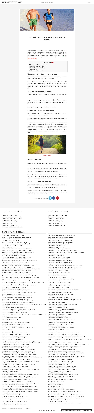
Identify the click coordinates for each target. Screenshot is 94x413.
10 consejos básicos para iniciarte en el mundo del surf (16, 237)
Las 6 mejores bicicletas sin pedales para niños (60, 237)
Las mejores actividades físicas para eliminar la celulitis (63, 269)
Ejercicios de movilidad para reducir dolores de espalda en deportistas (20, 369)
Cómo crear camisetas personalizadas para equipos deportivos (18, 309)
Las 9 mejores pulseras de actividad (57, 264)
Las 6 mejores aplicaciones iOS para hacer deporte (61, 235)
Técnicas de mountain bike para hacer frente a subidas (62, 376)
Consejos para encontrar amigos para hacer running (16, 344)
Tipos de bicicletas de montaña (56, 378)
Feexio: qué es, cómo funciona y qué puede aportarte (16, 379)
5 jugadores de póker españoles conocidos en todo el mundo (18, 252)
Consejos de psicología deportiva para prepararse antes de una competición (22, 342)
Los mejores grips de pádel (9, 220)
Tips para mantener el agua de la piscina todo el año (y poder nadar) (66, 394)
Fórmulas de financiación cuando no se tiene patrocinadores (18, 381)
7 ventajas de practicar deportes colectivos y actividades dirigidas (19, 260)
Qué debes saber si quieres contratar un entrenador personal (64, 346)
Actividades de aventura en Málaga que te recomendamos (17, 267)
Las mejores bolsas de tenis (55, 217)
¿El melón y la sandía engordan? (10, 371)
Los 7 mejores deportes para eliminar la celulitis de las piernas (64, 299)
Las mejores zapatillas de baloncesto (58, 331)
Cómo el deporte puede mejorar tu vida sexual (14, 312)
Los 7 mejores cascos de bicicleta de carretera (60, 297)
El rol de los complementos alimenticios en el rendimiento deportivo (20, 374)
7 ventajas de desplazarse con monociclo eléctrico (15, 259)
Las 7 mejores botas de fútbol (56, 247)
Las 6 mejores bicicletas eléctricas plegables (60, 314)
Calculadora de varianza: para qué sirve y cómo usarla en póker (19, 292)
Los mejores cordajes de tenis (56, 218)
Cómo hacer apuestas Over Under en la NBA (13, 324)
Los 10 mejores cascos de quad (56, 274)
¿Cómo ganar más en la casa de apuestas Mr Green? (16, 322)
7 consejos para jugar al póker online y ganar (14, 255)
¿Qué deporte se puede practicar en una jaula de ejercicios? (64, 347)
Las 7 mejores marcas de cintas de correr (59, 254)
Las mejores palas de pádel (9, 223)
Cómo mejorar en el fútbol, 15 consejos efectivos (15, 332)
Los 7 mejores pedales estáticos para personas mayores (62, 304)
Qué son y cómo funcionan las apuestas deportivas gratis (63, 357)
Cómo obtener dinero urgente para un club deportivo (16, 334)
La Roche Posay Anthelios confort (36, 66)
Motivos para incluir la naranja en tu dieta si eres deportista (64, 332)
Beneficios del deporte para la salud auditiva (14, 287)
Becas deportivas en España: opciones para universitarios (17, 280)
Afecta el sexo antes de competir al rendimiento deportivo (17, 274)
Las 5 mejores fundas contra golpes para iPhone (15, 401)
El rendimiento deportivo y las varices (12, 373)
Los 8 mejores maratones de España (57, 306)
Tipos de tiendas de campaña (55, 388)
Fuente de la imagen (47, 155)
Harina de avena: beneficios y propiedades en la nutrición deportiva (20, 389)
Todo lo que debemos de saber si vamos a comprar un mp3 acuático (66, 396)
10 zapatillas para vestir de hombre (57, 401)
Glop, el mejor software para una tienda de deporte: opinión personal (20, 383)
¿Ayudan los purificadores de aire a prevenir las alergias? (17, 279)
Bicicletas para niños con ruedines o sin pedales (15, 290)
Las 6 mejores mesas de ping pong (57, 238)
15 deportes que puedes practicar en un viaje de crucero (17, 249)
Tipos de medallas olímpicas (55, 384)
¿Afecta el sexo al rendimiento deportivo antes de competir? (18, 272)
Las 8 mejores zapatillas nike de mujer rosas (60, 262)
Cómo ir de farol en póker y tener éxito (12, 326)
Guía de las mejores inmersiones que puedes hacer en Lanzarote (19, 386)
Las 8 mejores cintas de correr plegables (59, 259)
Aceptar (88, 410)
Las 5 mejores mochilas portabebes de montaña (60, 324)
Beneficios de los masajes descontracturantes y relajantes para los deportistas (23, 282)
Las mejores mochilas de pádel (10, 222)
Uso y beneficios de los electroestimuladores (60, 399)
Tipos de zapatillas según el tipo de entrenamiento (61, 389)
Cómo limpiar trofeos (7, 329)
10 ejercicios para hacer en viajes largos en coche (15, 242)
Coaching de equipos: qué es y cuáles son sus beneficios (17, 297)
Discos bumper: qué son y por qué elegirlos (13, 368)
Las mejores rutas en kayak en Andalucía (59, 272)
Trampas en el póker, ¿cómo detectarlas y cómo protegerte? (64, 398)
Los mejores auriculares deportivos (57, 307)
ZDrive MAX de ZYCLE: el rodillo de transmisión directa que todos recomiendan (69, 403)
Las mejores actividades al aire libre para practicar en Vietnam (64, 267)
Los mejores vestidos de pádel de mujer (12, 227)
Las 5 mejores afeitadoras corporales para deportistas (16, 399)
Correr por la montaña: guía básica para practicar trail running (19, 356)
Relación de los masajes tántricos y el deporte (60, 362)
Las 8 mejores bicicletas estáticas (57, 316)
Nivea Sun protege (33, 69)
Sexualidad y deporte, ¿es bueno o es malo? (59, 371)
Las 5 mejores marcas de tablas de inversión (13, 404)
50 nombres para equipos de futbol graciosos (14, 254)
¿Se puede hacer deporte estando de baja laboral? (61, 368)
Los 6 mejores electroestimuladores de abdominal (61, 319)
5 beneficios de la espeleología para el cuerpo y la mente (17, 250)
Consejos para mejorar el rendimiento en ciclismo (15, 347)
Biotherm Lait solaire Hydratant (36, 70)
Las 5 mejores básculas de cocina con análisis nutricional (63, 312)
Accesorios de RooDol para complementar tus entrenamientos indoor (20, 264)
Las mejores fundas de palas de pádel (12, 217)
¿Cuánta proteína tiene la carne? (11, 362)
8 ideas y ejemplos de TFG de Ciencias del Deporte (15, 262)
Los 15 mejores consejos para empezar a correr (60, 280)
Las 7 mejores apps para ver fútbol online (59, 243)
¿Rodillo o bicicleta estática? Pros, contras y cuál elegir (62, 366)
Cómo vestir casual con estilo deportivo (12, 339)
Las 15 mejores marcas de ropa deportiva (13, 398)
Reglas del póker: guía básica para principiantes (60, 361)
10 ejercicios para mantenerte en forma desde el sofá (16, 243)
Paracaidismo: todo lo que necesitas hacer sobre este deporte (64, 334)
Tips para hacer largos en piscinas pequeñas (60, 393)
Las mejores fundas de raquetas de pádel (13, 218)
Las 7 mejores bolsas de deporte (56, 245)
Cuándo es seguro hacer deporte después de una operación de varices (20, 361)
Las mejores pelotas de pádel (10, 225)
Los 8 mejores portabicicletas (56, 326)
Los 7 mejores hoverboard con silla (57, 302)
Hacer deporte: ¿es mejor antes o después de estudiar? (16, 388)
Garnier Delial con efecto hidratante (37, 67)
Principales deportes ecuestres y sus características (62, 337)
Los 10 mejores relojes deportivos (57, 277)
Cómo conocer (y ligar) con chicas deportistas (14, 307)
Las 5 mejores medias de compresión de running (61, 322)
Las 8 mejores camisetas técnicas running (59, 317)
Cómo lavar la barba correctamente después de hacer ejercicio (18, 327)
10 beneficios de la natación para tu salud (13, 235)
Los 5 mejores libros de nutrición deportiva (59, 285)
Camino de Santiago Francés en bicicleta (13, 294)
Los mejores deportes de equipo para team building (61, 309)
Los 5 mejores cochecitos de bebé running (59, 282)
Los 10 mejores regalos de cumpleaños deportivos (61, 327)
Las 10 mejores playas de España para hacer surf (15, 396)
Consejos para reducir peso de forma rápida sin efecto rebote (18, 352)
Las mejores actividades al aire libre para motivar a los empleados (65, 265)
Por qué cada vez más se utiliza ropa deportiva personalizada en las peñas (67, 336)
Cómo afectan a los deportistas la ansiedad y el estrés (16, 299)
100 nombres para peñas (8, 247)
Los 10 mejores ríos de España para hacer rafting (61, 279)
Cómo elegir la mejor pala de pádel (11, 317)
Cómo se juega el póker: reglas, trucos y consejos (15, 336)
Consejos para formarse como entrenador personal (15, 346)
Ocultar (52, 62)
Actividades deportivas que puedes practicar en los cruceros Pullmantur (21, 269)
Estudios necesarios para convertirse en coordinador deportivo (19, 378)
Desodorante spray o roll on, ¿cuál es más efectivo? (15, 366)
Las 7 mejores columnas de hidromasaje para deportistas (63, 250)
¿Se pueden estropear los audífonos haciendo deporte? (62, 369)
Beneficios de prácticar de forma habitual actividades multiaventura (20, 285)
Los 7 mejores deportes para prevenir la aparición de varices (64, 300)
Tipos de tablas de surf (54, 386)
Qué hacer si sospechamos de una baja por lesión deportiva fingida (65, 352)
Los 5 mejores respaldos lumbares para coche (60, 292)
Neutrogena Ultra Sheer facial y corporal (37, 64)
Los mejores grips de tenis (55, 220)
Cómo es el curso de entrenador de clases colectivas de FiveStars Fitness (21, 321)
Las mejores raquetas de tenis (56, 223)
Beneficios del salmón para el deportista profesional (16, 289)
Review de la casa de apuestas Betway (58, 364)
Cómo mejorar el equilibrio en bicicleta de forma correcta (17, 331)
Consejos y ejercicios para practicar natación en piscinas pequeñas (20, 354)
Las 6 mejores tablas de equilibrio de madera (60, 240)
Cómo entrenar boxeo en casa (10, 319)
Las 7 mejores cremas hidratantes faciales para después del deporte (66, 252)
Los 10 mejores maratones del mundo (58, 275)
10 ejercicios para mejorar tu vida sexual (13, 245)
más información (82, 410)
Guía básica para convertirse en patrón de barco (15, 384)
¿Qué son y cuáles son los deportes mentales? (60, 359)
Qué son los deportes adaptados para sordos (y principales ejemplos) (66, 356)
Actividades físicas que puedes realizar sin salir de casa (16, 270)
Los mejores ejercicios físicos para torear (59, 311)
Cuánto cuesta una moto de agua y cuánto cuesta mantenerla (18, 364)
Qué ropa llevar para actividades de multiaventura (61, 354)
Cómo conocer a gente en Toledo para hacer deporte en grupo (18, 302)
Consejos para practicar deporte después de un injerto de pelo (18, 349)
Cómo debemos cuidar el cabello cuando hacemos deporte (17, 311)
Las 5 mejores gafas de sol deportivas (12, 403)
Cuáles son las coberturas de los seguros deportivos (16, 359)
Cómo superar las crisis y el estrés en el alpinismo (15, 337)
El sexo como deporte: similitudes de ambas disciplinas (16, 376)
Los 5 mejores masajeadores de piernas (58, 287)
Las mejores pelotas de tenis (55, 222)
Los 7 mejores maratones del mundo (57, 215)
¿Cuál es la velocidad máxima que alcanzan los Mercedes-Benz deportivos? (22, 357)
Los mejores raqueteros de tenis (56, 225)
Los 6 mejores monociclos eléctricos (57, 295)
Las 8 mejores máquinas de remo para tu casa (60, 260)
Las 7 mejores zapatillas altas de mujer (58, 329)
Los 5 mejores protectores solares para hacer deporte (62, 290)
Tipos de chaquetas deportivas (56, 381)
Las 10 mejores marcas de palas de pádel (13, 394)
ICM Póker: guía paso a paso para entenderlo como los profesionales (20, 391)
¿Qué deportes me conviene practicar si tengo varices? (62, 349)
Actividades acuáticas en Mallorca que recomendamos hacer (18, 265)
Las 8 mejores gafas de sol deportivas (58, 321)
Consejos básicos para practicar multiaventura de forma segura (19, 341)
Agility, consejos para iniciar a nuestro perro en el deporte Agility (19, 275)
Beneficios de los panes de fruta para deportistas (15, 284)
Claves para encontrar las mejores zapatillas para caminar (17, 295)
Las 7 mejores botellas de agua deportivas (59, 249)
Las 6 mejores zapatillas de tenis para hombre (60, 242)
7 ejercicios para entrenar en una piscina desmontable (16, 257)
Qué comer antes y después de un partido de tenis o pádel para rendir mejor (68, 344)
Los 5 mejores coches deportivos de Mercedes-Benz (61, 284)
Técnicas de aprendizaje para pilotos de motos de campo (63, 374)
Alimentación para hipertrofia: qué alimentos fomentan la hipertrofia (20, 277)
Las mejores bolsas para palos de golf (58, 270)
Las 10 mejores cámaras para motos (11, 393)
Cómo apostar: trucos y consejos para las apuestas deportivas (18, 300)
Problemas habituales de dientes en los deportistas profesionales (65, 342)
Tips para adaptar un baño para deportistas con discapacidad (64, 391)
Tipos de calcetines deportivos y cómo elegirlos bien (62, 379)
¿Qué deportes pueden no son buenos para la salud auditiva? (64, 351)
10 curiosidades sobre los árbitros (11, 240)
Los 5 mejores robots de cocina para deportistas (60, 294)
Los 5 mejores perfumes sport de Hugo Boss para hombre (63, 289)
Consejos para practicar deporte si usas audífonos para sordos (18, 351)
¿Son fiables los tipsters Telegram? (57, 373)
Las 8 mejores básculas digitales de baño (59, 257)
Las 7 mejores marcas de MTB (56, 255)
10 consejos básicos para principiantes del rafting (15, 238)
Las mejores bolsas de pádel (9, 215)
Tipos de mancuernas (53, 383)
